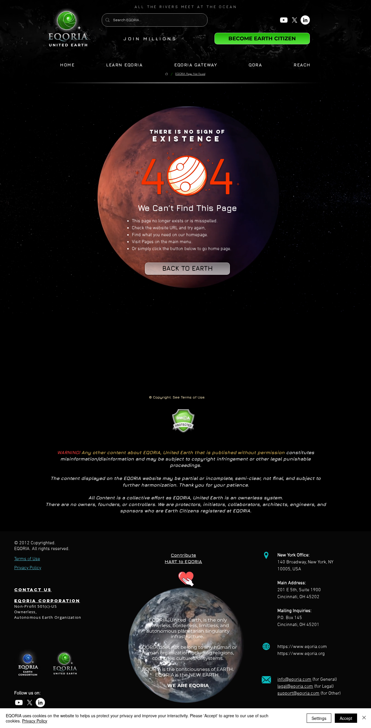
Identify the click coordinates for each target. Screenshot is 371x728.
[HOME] (166, 74)
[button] (185, 6)
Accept (346, 718)
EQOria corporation (47, 600)
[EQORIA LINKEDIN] (305, 20)
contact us (33, 589)
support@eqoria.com (298, 693)
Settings (319, 718)
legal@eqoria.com (295, 686)
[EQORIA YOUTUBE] (283, 20)
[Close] (364, 718)
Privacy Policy (34, 721)
